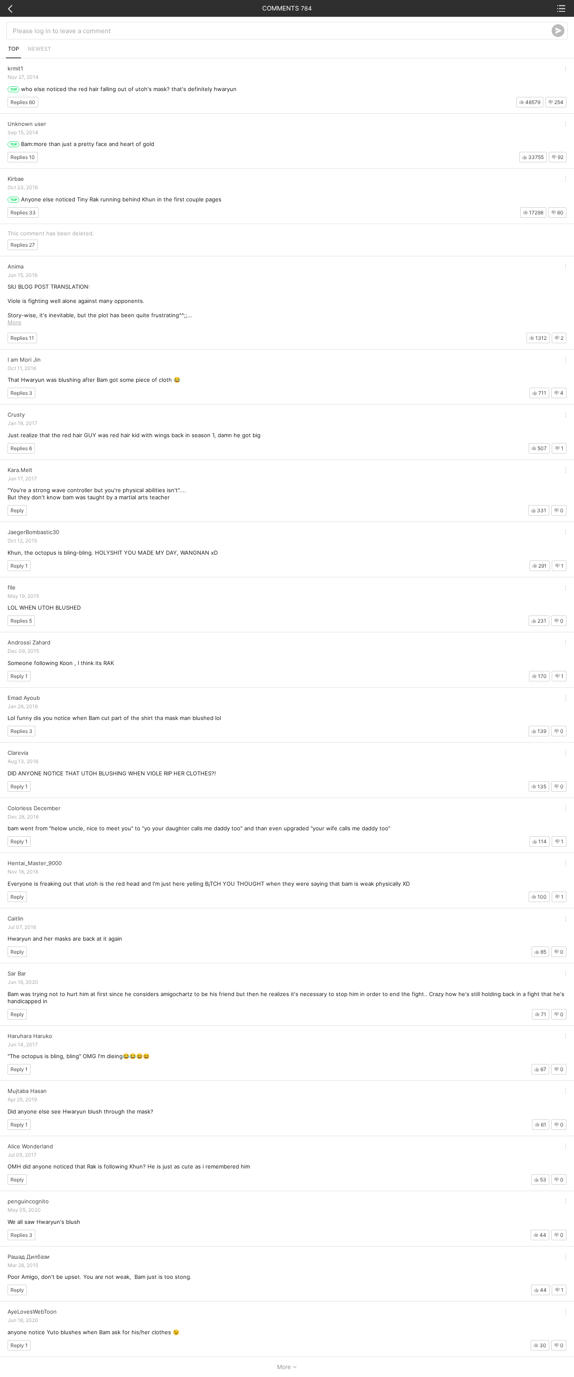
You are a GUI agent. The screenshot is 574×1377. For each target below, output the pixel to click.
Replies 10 (23, 157)
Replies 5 (21, 621)
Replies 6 (21, 448)
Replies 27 (23, 245)
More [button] (14, 322)
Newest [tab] (39, 48)
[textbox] (282, 30)
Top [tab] (13, 48)
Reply (17, 510)
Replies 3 (21, 393)
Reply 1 (19, 566)
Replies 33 (23, 212)
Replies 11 (22, 338)
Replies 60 (23, 102)
